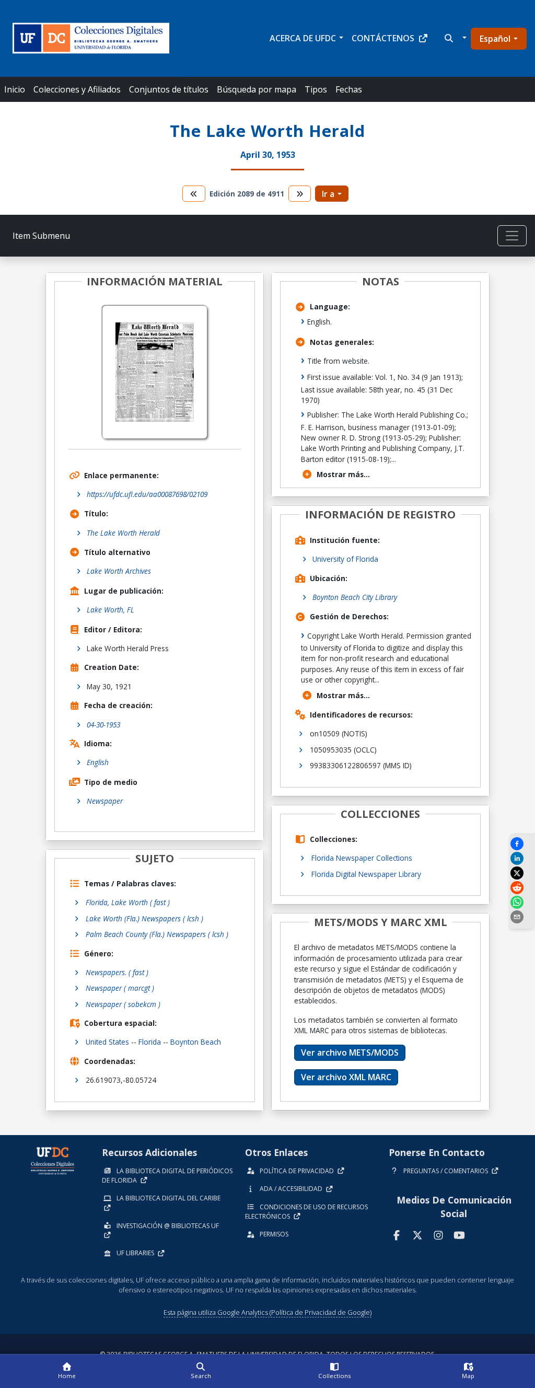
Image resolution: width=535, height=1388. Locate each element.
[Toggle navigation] (512, 235)
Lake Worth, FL (110, 610)
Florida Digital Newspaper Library (366, 874)
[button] (454, 38)
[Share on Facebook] (521, 843)
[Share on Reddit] (521, 887)
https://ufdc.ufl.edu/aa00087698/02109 (147, 494)
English (98, 762)
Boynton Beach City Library (354, 597)
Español (495, 38)
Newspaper (105, 801)
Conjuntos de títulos (168, 89)
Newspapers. (117, 972)
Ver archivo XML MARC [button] (346, 1077)
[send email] (521, 916)
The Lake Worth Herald (123, 533)
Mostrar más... (343, 474)
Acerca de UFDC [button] (303, 38)
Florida (149, 1042)
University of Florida (345, 559)
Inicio (14, 89)
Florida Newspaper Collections (361, 858)
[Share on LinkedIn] (521, 858)
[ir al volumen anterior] (193, 194)
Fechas (348, 89)
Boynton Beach (195, 1042)
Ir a (328, 194)
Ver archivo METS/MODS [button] (350, 1052)
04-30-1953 (103, 725)
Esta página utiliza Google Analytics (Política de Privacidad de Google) (267, 1312)
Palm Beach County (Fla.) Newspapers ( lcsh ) (157, 934)
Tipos (316, 89)
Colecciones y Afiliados (77, 89)
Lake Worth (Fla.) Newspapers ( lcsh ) (144, 918)
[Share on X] (521, 873)
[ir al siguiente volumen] (299, 194)
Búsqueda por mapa (256, 89)
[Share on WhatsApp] (521, 902)
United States (107, 1042)
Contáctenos (383, 38)
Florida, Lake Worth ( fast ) (128, 902)
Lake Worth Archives (119, 571)
